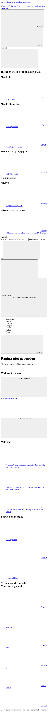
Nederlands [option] (10, 319)
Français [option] (9, 326)
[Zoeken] (21, 250)
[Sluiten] (19, 58)
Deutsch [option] (9, 324)
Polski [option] (8, 332)
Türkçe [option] (8, 330)
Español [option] (9, 328)
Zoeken (4, 239)
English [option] (8, 321)
